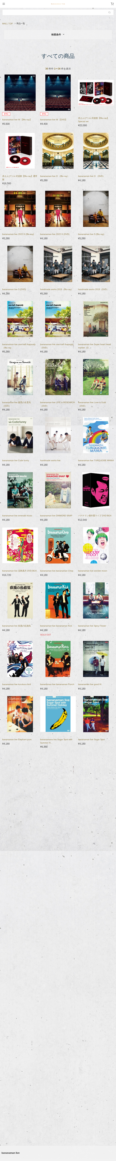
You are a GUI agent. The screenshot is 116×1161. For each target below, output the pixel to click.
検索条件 (56, 34)
